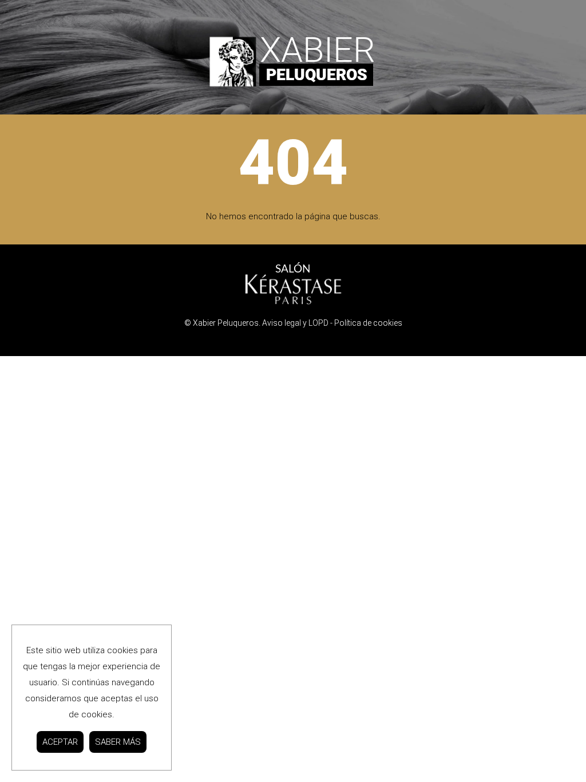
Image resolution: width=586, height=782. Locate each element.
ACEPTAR (60, 742)
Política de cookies (368, 322)
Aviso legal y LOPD (295, 322)
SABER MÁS (118, 742)
